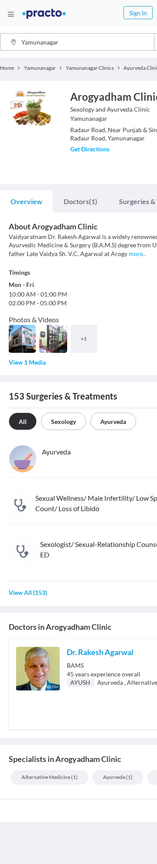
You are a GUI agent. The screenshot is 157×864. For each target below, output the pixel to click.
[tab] (26, 201)
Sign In (138, 13)
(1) (80, 201)
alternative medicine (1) (49, 777)
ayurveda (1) (118, 777)
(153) (28, 592)
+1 (84, 338)
